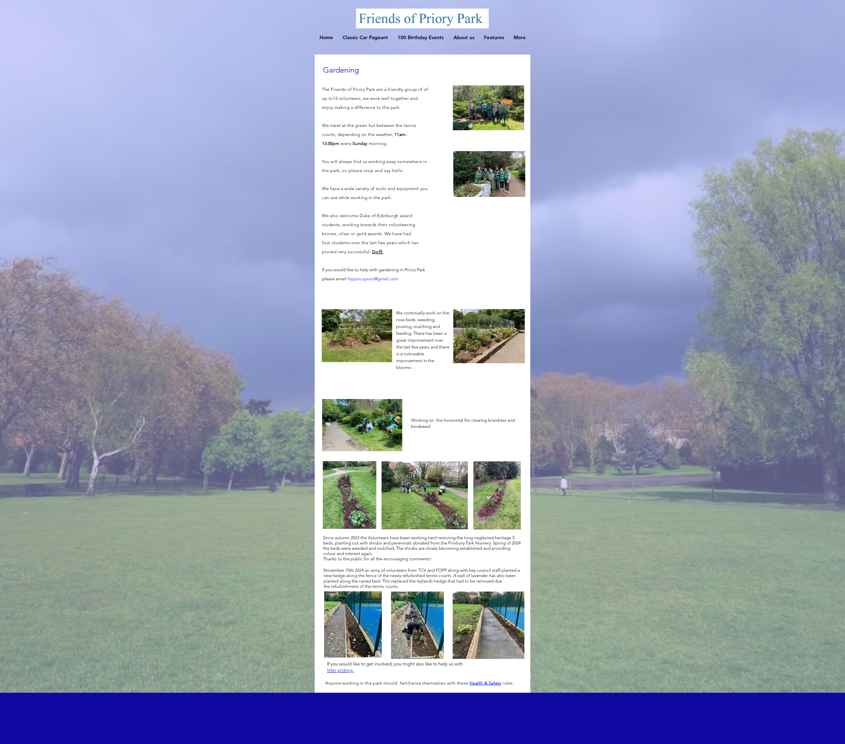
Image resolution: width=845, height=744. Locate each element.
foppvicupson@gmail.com (372, 278)
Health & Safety (485, 683)
